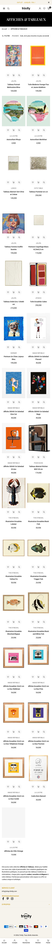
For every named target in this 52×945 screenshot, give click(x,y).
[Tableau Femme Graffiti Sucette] (13, 218)
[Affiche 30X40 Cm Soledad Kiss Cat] (13, 383)
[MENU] (4, 8)
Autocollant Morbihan (38, 139)
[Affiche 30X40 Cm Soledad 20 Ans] (13, 438)
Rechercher (26, 943)
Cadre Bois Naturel (38, 796)
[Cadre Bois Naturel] (38, 768)
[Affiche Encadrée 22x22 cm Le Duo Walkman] (13, 658)
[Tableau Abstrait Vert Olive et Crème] (13, 163)
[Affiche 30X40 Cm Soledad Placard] (38, 328)
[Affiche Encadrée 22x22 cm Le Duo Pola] (38, 658)
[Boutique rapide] (13, 512)
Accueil (4, 29)
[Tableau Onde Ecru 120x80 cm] (13, 273)
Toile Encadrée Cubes (38, 302)
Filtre (7, 36)
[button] (48, 8)
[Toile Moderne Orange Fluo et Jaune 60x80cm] (38, 56)
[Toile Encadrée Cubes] (38, 273)
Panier (48, 943)
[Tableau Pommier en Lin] (38, 163)
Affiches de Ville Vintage (13, 851)
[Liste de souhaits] (44, 8)
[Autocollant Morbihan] (38, 111)
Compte (14, 943)
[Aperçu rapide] (19, 75)
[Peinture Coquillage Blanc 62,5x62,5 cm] (38, 218)
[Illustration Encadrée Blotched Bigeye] (13, 603)
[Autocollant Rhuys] (13, 111)
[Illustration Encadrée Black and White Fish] (38, 603)
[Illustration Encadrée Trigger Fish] (38, 548)
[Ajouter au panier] (13, 75)
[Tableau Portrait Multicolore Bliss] (13, 56)
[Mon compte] (40, 8)
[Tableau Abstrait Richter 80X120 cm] (38, 438)
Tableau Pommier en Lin (38, 192)
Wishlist (38, 943)
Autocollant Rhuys (14, 139)
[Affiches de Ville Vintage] (13, 822)
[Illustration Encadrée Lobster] (13, 493)
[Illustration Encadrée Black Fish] (38, 493)
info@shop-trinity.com (9, 891)
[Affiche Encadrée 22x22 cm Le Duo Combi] (13, 768)
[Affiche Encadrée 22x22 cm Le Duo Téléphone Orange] (13, 713)
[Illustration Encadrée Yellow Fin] (13, 548)
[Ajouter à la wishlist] (8, 75)
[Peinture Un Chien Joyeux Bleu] (13, 328)
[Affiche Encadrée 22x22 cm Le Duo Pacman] (38, 713)
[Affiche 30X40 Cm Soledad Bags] (38, 383)
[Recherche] (8, 8)
